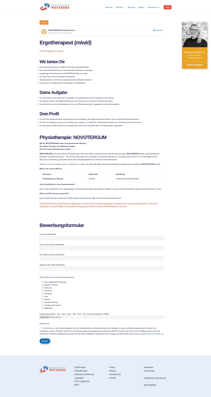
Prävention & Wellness (84, 374)
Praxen (112, 367)
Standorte (131, 7)
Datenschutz (149, 371)
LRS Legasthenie (82, 381)
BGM (76, 385)
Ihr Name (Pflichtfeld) (48, 234)
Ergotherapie (80, 367)
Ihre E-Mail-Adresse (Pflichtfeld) (52, 245)
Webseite (158, 30)
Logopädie (79, 378)
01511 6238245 (194, 65)
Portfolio (119, 7)
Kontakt (112, 378)
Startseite (109, 7)
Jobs (167, 7)
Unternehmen (152, 7)
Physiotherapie (80, 371)
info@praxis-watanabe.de (155, 378)
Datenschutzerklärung (154, 334)
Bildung (141, 7)
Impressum (148, 367)
